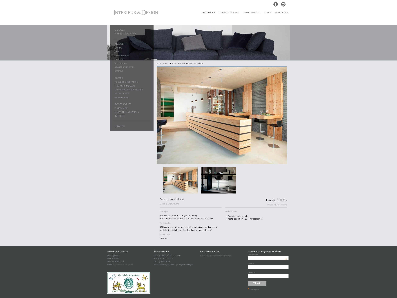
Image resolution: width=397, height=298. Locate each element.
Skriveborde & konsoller (129, 90)
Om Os (268, 12)
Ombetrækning (252, 12)
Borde (118, 48)
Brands (120, 126)
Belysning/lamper (127, 112)
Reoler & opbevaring (126, 82)
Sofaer (119, 78)
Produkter (208, 12)
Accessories (123, 104)
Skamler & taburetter (124, 67)
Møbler (120, 43)
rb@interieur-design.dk (123, 264)
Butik (159, 63)
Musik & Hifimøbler (125, 86)
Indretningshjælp (229, 12)
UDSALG (120, 29)
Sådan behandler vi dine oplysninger (216, 255)
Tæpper (120, 116)
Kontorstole (120, 63)
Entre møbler (122, 93)
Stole (118, 52)
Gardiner (121, 108)
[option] (180, 180)
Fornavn (251, 264)
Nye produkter (125, 33)
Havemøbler (122, 97)
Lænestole (120, 59)
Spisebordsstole (122, 56)
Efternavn (251, 273)
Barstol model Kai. (195, 63)
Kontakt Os (281, 12)
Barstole (119, 71)
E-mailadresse (267, 255)
